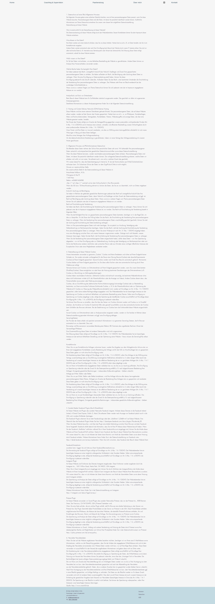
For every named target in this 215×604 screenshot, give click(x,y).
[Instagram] (164, 2)
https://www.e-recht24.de (80, 585)
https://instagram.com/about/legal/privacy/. (81, 493)
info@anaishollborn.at (73, 597)
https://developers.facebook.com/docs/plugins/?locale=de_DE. (121, 421)
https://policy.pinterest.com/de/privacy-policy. (81, 533)
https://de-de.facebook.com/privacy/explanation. (82, 440)
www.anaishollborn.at (71, 595)
